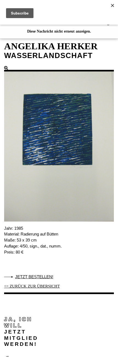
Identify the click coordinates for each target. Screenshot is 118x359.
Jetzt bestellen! (34, 276)
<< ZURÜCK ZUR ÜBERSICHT (32, 286)
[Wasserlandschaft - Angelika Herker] (59, 143)
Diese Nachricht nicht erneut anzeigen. (59, 31)
